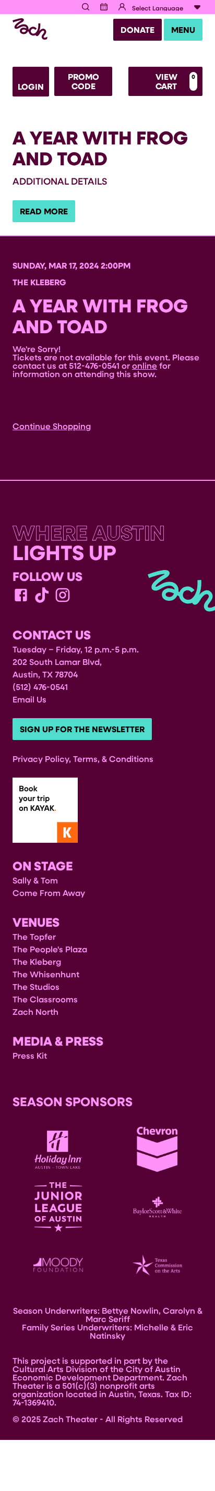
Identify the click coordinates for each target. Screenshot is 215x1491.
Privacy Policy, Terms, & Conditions (83, 758)
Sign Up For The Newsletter (82, 729)
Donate (137, 29)
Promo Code (83, 81)
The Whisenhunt (46, 973)
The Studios (36, 986)
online (144, 365)
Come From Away (49, 892)
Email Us (29, 699)
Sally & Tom (35, 880)
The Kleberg (37, 961)
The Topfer (34, 936)
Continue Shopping (52, 425)
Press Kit (30, 1055)
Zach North (35, 1011)
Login (31, 86)
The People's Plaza (50, 948)
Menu (183, 29)
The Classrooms (45, 998)
